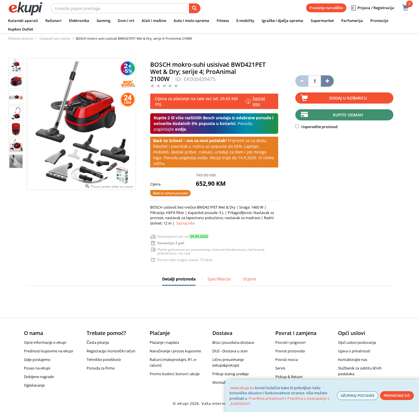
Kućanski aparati (23, 20)
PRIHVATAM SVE (397, 395)
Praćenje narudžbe (326, 7)
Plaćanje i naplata (164, 342)
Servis (280, 368)
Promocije (379, 20)
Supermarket (322, 20)
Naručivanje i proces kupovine (175, 351)
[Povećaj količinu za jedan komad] (327, 81)
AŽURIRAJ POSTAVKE (358, 395)
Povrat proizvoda (290, 351)
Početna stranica (20, 38)
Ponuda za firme (101, 368)
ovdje (180, 129)
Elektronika (79, 20)
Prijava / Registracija (375, 7)
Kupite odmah (348, 115)
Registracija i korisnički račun (111, 351)
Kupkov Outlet (20, 29)
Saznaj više (185, 223)
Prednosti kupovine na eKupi (48, 351)
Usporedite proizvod (318, 126)
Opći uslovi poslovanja (357, 342)
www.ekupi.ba (242, 387)
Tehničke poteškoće (104, 359)
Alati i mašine (154, 20)
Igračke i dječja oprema (282, 20)
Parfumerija (352, 20)
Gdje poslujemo (37, 359)
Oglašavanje (34, 385)
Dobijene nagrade (39, 376)
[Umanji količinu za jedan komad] (301, 81)
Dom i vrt (126, 20)
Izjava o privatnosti (354, 351)
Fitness (223, 20)
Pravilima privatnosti (266, 398)
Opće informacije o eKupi (45, 342)
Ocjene (249, 279)
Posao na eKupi (37, 368)
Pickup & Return (289, 376)
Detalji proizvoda (179, 281)
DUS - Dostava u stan (230, 351)
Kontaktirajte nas (352, 359)
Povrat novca (286, 359)
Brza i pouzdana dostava (233, 342)
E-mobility (245, 20)
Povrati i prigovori (290, 342)
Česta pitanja (98, 342)
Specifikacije (219, 279)
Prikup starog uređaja (230, 373)
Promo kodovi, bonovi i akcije (175, 373)
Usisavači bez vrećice (54, 38)
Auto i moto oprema (191, 20)
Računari (53, 20)
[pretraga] (194, 8)
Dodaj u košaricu (348, 98)
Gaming (103, 20)
